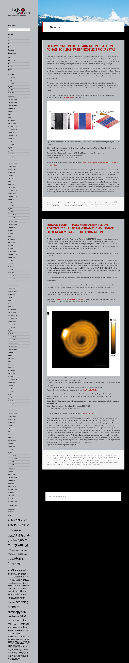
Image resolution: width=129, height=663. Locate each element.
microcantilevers (19, 591)
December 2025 (12, 99)
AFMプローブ (107, 202)
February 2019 (12, 309)
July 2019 (10, 297)
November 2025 (12, 102)
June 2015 (11, 428)
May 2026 (10, 87)
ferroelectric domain (67, 204)
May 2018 (10, 331)
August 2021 (11, 227)
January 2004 (12, 474)
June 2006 (11, 465)
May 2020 (10, 266)
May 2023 (10, 181)
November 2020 (12, 248)
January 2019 (12, 312)
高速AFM (24, 646)
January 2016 (12, 407)
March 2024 (11, 154)
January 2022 (12, 218)
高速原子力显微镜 (82, 464)
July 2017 (10, 355)
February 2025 (12, 120)
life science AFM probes (17, 586)
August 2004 (11, 471)
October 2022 (12, 193)
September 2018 (12, 324)
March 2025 (11, 117)
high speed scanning (74, 459)
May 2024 (10, 148)
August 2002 (11, 492)
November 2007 (12, 459)
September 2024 (12, 135)
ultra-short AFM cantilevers (107, 461)
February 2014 (12, 440)
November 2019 (12, 285)
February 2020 (12, 276)
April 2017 (10, 364)
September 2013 (12, 443)
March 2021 (11, 236)
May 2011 (10, 452)
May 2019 (10, 300)
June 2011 (11, 449)
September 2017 (12, 349)
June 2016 (11, 391)
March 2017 (11, 367)
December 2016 (12, 376)
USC (18, 633)
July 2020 (10, 260)
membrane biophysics (92, 459)
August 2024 (11, 138)
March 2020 (11, 273)
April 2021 (10, 233)
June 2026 (11, 84)
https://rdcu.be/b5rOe (90, 390)
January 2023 (12, 187)
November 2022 (12, 190)
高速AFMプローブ (16, 653)
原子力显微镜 (15, 642)
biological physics (85, 457)
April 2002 (10, 498)
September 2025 (12, 105)
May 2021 (10, 230)
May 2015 (10, 431)
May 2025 (10, 114)
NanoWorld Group (61, 496)
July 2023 (10, 175)
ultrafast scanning (52, 462)
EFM (73, 98)
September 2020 (12, 254)
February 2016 (12, 404)
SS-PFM (80, 206)
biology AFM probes (18, 574)
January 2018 (12, 340)
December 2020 (12, 245)
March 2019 (11, 306)
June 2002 (11, 495)
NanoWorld (62, 202)
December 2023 (12, 160)
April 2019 (10, 303)
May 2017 (10, 361)
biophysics (11, 577)
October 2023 (12, 166)
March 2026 (11, 93)
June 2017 (11, 358)
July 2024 (10, 141)
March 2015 (11, 437)
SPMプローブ (14, 624)
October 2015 (12, 416)
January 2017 (12, 373)
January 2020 (12, 279)
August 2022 (11, 199)
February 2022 (12, 215)
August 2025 (11, 108)
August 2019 (11, 294)
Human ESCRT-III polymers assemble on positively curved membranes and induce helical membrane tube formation (80, 229)
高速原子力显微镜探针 (94, 464)
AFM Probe (14, 525)
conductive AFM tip (52, 204)
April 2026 (10, 90)
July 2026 (10, 80)
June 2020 (11, 263)
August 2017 (11, 352)
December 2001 (12, 501)
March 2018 (11, 334)
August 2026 (11, 77)
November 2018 (12, 318)
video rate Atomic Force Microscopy (89, 462)
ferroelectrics (77, 204)
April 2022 (10, 212)
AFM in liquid (89, 455)
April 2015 (10, 434)
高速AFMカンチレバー (18, 650)
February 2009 (12, 456)
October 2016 (12, 382)
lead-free (84, 204)
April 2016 (10, 398)
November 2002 (12, 489)
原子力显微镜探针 (113, 462)
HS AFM (24, 583)
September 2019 (12, 291)
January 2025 (12, 123)
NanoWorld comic (16, 598)
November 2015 (12, 413)
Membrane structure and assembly (109, 459)
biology (25, 570)
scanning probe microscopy (18, 607)
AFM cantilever (17, 520)
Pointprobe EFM (51, 206)
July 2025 (10, 111)
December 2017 (12, 343)
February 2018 (12, 337)
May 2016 (10, 394)
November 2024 (12, 129)
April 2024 (10, 151)
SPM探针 (24, 624)
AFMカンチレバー (98, 202)
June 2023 (11, 178)
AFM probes (88, 202)
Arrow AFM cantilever (19, 550)
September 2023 (12, 169)
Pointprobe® (67, 98)
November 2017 (12, 346)
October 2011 (11, 446)
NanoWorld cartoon (17, 594)
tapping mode (12, 627)
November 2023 (12, 163)
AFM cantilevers (80, 455)
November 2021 (12, 224)
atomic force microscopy (16, 563)
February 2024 (12, 157)
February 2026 (12, 96)
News (71, 202)
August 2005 (11, 468)
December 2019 (12, 282)
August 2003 (11, 480)
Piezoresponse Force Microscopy (108, 204)
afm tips (110, 455)
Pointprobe (11, 602)
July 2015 (10, 425)
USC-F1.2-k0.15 (79, 299)
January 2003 (12, 486)
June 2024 (11, 144)
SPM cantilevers (67, 461)
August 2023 (11, 172)
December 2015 (12, 410)
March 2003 (11, 483)
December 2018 (12, 315)
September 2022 (12, 196)
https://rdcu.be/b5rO (89, 413)
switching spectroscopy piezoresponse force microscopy (98, 206)
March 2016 (11, 401)
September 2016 (12, 385)
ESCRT (55, 459)
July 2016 (10, 388)
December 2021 (12, 221)
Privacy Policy (11, 509)
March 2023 (11, 184)
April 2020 (10, 269)
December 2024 (12, 126)
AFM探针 (114, 202)
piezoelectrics (94, 204)
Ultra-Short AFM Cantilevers (64, 299)
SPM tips (21, 620)
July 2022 (10, 202)
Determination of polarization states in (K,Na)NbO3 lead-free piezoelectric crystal (81, 48)
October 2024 (12, 132)
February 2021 (12, 239)
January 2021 (12, 242)
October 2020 (12, 251)
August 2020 (11, 257)
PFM (88, 204)
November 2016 (12, 379)
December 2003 (12, 477)
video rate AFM (18, 637)
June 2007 (11, 462)
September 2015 (12, 419)
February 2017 (12, 370)
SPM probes (59, 206)
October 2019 (12, 288)
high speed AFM (17, 580)
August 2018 (11, 327)
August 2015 (11, 422)
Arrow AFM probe (15, 554)
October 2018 (12, 321)
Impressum (11, 511)
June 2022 (11, 205)
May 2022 (10, 209)
